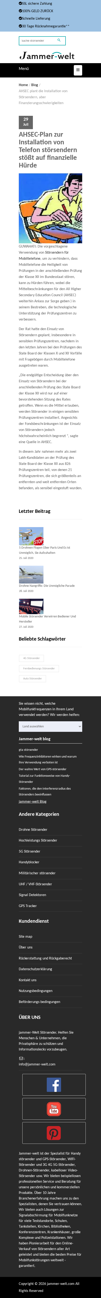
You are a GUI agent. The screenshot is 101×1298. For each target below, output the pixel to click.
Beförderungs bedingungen (39, 1002)
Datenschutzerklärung (35, 969)
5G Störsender (29, 851)
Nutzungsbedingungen (35, 991)
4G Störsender (31, 658)
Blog (34, 85)
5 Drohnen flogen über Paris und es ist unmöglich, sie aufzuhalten (44, 550)
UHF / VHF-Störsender (35, 884)
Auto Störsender (32, 678)
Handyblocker (29, 862)
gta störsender (28, 750)
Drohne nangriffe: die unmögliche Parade (47, 586)
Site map (25, 937)
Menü (24, 69)
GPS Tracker (28, 906)
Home (23, 85)
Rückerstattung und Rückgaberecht (45, 958)
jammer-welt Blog (33, 802)
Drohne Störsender (33, 830)
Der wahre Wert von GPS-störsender (42, 769)
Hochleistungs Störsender (38, 840)
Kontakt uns (27, 980)
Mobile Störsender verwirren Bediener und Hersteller (47, 619)
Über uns (25, 947)
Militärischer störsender (37, 873)
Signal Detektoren (32, 895)
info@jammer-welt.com (37, 1064)
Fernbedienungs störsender (39, 668)
